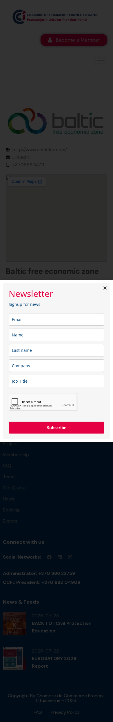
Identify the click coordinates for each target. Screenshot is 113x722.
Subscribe (56, 427)
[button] (105, 288)
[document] (56, 361)
